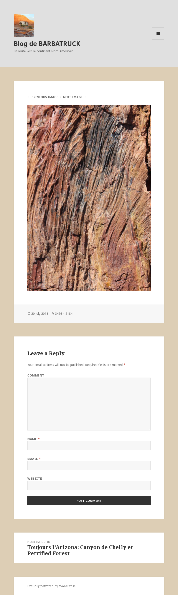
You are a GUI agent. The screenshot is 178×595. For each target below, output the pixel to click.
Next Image (72, 97)
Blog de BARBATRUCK (47, 43)
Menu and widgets (158, 39)
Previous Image (44, 97)
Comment (35, 375)
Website (34, 478)
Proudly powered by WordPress (51, 586)
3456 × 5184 (64, 313)
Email (34, 459)
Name (33, 439)
